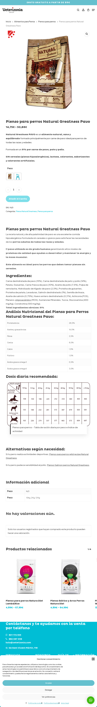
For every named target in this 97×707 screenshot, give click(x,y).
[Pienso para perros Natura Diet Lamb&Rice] (26, 576)
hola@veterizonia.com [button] (18, 643)
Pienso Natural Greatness (26, 211)
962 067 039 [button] (15, 639)
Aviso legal (65, 703)
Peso (10, 168)
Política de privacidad (52, 703)
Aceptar (48, 683)
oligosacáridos (23, 299)
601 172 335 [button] (15, 635)
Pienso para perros (47, 21)
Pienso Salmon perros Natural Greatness (68, 465)
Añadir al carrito (18, 198)
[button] (93, 659)
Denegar (48, 690)
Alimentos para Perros (24, 21)
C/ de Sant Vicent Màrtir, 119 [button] (22, 648)
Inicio (8, 21)
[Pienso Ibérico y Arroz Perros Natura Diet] (70, 576)
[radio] (9, 176)
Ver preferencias (48, 697)
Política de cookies (35, 703)
